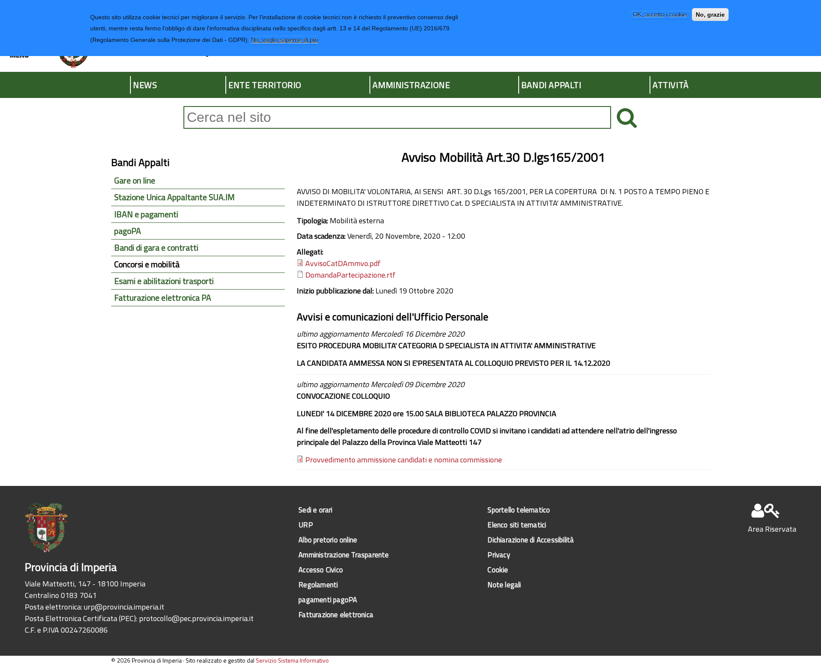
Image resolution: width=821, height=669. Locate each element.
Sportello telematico (518, 509)
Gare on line (134, 180)
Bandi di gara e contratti (156, 247)
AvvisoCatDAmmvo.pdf (343, 263)
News (145, 85)
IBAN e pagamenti (146, 214)
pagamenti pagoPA (327, 599)
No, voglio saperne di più (284, 40)
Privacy (498, 554)
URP (305, 524)
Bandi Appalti (551, 85)
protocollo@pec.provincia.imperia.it (196, 618)
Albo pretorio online (327, 539)
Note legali (504, 584)
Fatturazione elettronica (335, 614)
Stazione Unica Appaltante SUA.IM (174, 197)
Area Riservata (772, 529)
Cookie (497, 569)
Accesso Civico (320, 569)
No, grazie (710, 14)
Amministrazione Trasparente (343, 554)
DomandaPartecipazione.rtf (350, 275)
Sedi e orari (315, 509)
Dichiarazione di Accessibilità (530, 539)
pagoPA (127, 231)
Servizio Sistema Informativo (292, 660)
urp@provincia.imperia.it (124, 607)
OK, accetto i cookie (660, 14)
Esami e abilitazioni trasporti (164, 281)
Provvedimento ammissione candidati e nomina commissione (403, 459)
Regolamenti (318, 584)
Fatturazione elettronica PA (162, 297)
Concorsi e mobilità (147, 264)
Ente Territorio (264, 85)
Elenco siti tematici (516, 524)
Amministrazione (411, 85)
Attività (671, 85)
